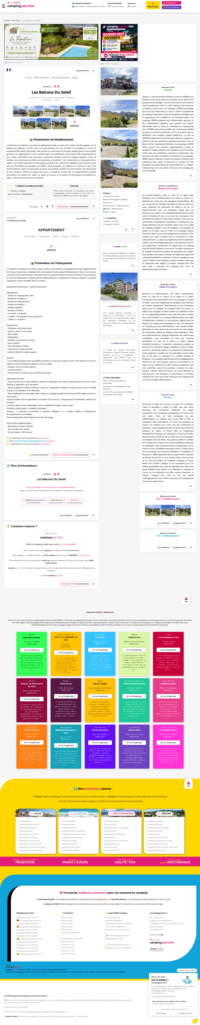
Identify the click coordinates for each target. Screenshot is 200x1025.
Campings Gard (110, 824)
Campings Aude (110, 831)
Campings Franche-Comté (157, 837)
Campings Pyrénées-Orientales (116, 828)
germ (75, 77)
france (28, 77)
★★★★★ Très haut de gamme (117, 929)
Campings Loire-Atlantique (71, 837)
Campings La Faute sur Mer (29, 841)
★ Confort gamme (112, 917)
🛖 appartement (82, 71)
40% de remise (67, 923)
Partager (41, 206)
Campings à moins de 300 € (27, 930)
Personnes (131, 3)
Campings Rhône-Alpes (156, 850)
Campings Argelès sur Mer (28, 824)
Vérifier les (33, 501)
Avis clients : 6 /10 (68, 942)
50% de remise (67, 926)
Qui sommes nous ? (157, 917)
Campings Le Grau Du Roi (28, 834)
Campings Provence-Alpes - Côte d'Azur (162, 847)
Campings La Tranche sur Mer (30, 844)
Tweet (47, 206)
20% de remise (67, 917)
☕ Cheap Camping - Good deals (118, 948)
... (61, 935)
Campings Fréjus (25, 821)
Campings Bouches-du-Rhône (116, 841)
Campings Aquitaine (155, 824)
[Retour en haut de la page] (93, 206)
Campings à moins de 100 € (27, 917)
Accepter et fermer (185, 1013)
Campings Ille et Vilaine (70, 850)
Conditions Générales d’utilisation (54, 1012)
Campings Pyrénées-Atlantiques (74, 834)
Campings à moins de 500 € (27, 942)
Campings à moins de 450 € (28, 939)
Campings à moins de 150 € (28, 921)
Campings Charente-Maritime (73, 831)
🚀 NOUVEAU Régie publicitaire (117, 935)
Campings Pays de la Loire (157, 844)
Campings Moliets (25, 831)
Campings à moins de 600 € (27, 948)
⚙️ (94, 71)
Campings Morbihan (69, 841)
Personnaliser (161, 1013)
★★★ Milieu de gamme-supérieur (118, 923)
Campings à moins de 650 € (27, 951)
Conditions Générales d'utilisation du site (166, 923)
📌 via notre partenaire (72, 206)
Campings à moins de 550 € (27, 945)
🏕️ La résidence (83, 218)
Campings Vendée (68, 821)
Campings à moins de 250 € (28, 927)
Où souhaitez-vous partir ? (82, 3)
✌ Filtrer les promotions (70, 932)
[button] (195, 1021)
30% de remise (67, 920)
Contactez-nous (156, 929)
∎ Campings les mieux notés (72, 938)
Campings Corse (153, 834)
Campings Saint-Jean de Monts (30, 850)
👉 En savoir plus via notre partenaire (28, 438)
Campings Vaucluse (111, 844)
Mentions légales (156, 926)
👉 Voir (31, 441)
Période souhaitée (115, 3)
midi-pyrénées (41, 77)
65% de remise (67, 929)
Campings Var (109, 837)
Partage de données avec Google (163, 1004)
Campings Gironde (68, 828)
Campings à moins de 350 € (27, 933)
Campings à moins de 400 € (27, 936)
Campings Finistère (68, 844)
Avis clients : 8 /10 (68, 948)
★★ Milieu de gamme (113, 920)
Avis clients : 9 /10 (68, 951)
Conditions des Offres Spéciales (16, 1007)
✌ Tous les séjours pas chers (117, 945)
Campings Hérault (111, 821)
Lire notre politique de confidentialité (162, 996)
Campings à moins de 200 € (27, 924)
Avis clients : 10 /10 (68, 954)
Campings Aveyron (111, 850)
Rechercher (153, 6)
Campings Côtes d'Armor (71, 847)
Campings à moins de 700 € (28, 954)
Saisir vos (55, 501)
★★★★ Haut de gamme (114, 926)
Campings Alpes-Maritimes (114, 834)
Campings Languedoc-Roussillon (160, 841)
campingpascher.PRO (113, 938)
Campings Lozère (111, 847)
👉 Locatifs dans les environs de (28, 444)
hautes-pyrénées (61, 77)
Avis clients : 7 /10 (67, 945)
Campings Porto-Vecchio (28, 837)
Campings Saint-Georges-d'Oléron (32, 847)
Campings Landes (68, 824)
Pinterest (53, 206)
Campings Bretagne (155, 831)
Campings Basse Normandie (158, 828)
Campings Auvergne (155, 821)
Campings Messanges (27, 828)
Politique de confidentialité (160, 920)
